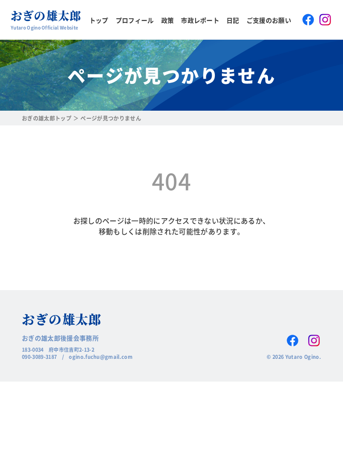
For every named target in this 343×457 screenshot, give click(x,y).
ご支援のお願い (269, 20)
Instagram (325, 19)
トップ (99, 20)
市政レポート (200, 20)
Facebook (308, 19)
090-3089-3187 (39, 356)
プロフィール (135, 20)
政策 (167, 20)
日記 (232, 20)
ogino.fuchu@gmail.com (101, 356)
